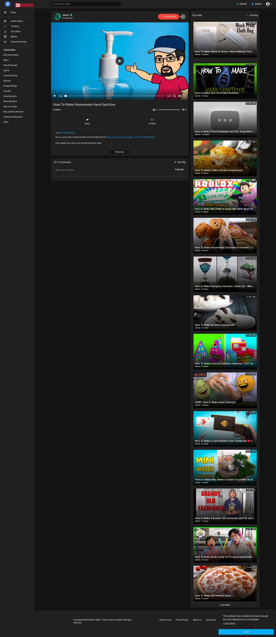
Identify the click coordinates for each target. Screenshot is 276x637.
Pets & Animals (10, 65)
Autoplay (254, 15)
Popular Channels (19, 42)
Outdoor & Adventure (13, 117)
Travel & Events (10, 75)
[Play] (54, 95)
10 (174, 96)
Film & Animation (67, 133)
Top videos (16, 31)
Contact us (211, 620)
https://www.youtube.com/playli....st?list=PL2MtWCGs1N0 (131, 137)
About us (197, 620)
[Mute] (179, 95)
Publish (179, 169)
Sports (6, 70)
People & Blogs (10, 86)
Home (13, 12)
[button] (269, 4)
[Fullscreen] (184, 95)
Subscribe (170, 16)
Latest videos (17, 21)
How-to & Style (10, 106)
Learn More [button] (229, 623)
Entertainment (10, 96)
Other (6, 122)
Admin (66, 15)
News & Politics (10, 101)
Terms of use (165, 620)
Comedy (7, 91)
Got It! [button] (246, 632)
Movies (14, 36)
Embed (152, 123)
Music (6, 60)
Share (87, 123)
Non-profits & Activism (13, 112)
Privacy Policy (182, 620)
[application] (120, 60)
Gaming (6, 81)
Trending (15, 26)
